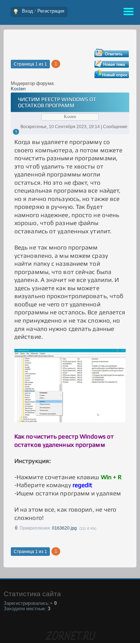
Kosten (18, 88)
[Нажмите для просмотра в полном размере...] (70, 420)
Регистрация (50, 11)
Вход (27, 11)
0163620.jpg (64, 528)
